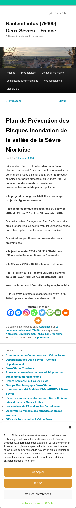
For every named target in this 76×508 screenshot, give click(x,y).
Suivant (64, 101)
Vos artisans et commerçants (22, 80)
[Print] (65, 312)
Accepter (38, 472)
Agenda (11, 72)
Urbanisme (56, 334)
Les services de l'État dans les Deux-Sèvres (33, 406)
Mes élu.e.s (13, 88)
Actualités (45, 326)
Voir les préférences (38, 494)
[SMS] (50, 312)
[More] (38, 320)
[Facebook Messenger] (18, 312)
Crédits (49, 503)
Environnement (27, 334)
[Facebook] (10, 312)
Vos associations (53, 80)
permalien (43, 337)
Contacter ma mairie (53, 72)
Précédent (13, 101)
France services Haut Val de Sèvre (27, 381)
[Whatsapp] (34, 312)
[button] (70, 427)
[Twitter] (42, 312)
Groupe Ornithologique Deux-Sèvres (28, 385)
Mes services (28, 72)
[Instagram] (26, 312)
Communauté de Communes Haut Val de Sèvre (35, 355)
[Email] (57, 312)
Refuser (38, 483)
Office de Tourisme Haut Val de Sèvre (29, 419)
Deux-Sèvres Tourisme (20, 368)
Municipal (43, 334)
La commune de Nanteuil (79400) (32, 328)
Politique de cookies (32, 503)
